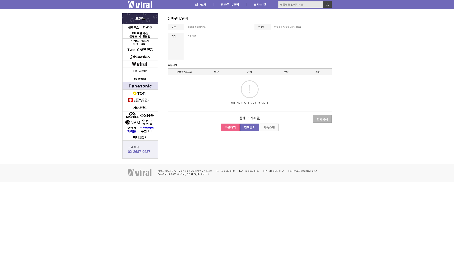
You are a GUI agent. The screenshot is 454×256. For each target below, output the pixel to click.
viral (140, 4)
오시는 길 (260, 4)
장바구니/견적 (230, 4)
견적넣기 (249, 127)
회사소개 (200, 4)
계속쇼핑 (269, 127)
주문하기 (230, 127)
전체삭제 (322, 119)
